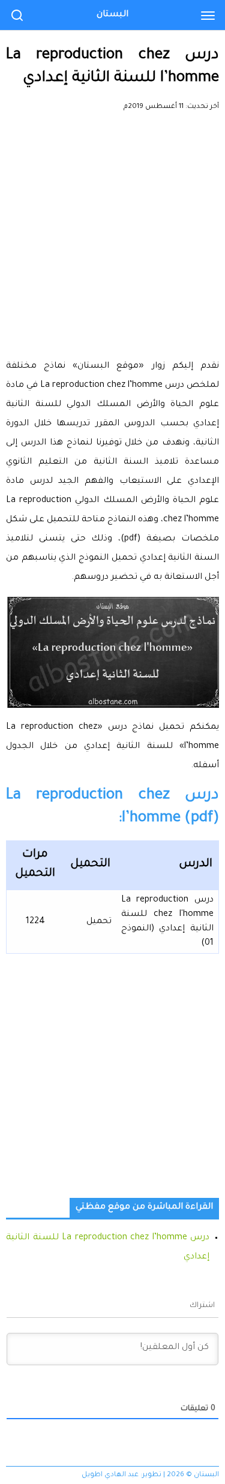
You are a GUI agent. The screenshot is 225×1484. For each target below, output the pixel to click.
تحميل (99, 922)
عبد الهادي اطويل (110, 1475)
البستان (112, 15)
